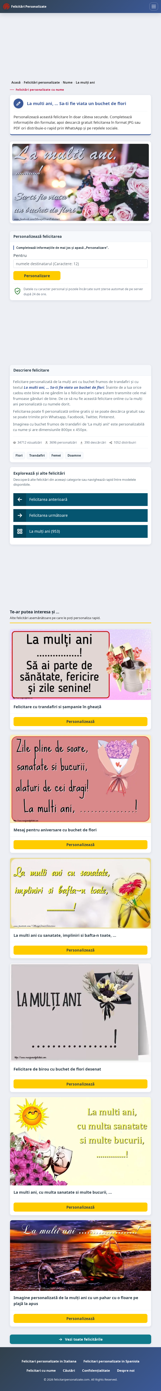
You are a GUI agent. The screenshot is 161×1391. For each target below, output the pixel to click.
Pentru (20, 255)
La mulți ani (85, 82)
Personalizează (80, 721)
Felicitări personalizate (42, 82)
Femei (56, 455)
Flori (19, 455)
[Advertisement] (80, 47)
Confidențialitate (96, 1370)
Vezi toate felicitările (84, 1339)
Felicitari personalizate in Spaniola (111, 1361)
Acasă (16, 82)
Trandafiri (37, 455)
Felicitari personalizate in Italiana (49, 1361)
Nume (67, 82)
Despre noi (125, 1370)
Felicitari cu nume (41, 1370)
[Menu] (153, 6)
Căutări (69, 1370)
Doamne (74, 455)
